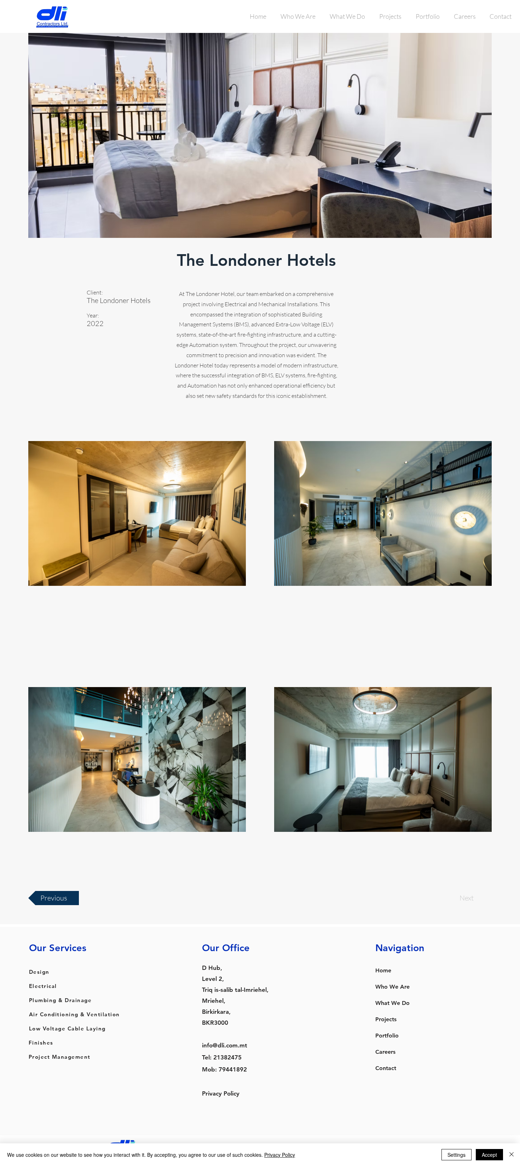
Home (383, 970)
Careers (385, 1051)
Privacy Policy (220, 1093)
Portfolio (387, 1035)
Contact (385, 1068)
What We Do (392, 1003)
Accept (489, 1154)
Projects (386, 1019)
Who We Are (392, 986)
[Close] (511, 1154)
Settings (456, 1154)
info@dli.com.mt (224, 1045)
